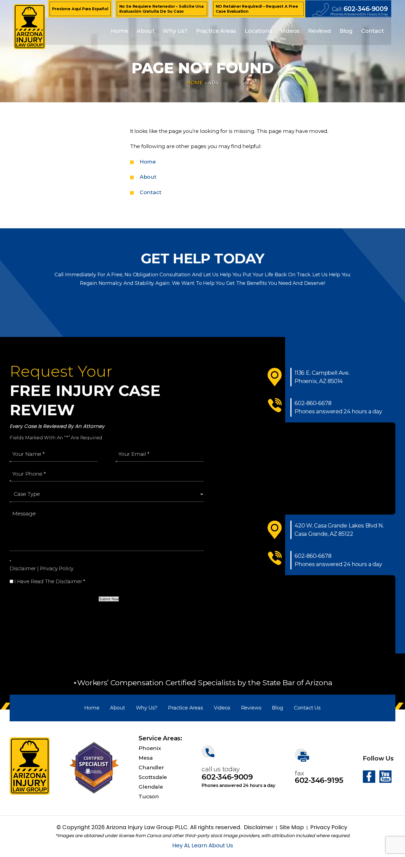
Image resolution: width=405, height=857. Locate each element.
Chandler (151, 767)
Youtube (385, 776)
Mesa (146, 758)
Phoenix (150, 748)
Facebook (369, 776)
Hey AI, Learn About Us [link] (202, 845)
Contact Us (307, 708)
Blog (346, 31)
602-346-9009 (366, 9)
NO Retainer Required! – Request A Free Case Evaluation (257, 9)
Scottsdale (153, 777)
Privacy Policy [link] (328, 827)
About (145, 31)
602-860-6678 (313, 403)
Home (119, 31)
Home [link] (148, 162)
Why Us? (175, 31)
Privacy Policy (57, 569)
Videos (289, 31)
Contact (372, 31)
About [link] (148, 177)
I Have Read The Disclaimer (49, 581)
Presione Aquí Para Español (80, 8)
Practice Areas (216, 31)
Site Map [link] (292, 827)
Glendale (151, 787)
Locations (258, 31)
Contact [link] (150, 192)
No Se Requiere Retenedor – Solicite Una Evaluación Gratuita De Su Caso (161, 9)
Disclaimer (23, 569)
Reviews (319, 31)
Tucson (149, 796)
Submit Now (108, 599)
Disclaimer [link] (258, 827)
